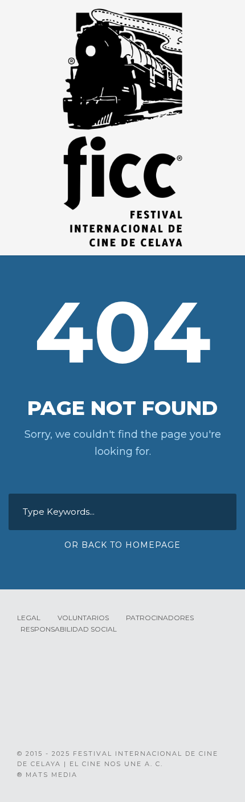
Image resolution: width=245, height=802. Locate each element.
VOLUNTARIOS (83, 617)
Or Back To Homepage (122, 545)
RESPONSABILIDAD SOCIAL (69, 629)
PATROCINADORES (160, 617)
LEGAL (28, 617)
